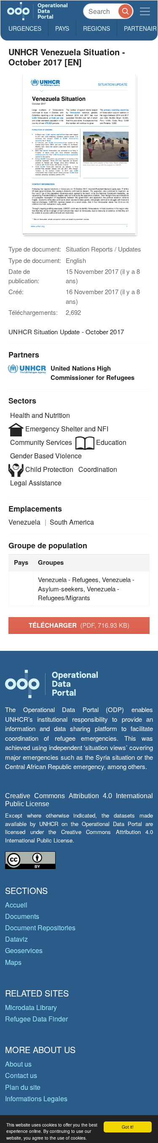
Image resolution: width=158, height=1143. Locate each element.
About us (18, 1064)
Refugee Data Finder (36, 1019)
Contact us (21, 1075)
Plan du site (22, 1087)
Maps (13, 962)
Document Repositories (40, 927)
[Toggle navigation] (145, 11)
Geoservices (24, 950)
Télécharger (79, 625)
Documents (22, 916)
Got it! (128, 1127)
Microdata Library (31, 1007)
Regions (96, 28)
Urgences (24, 28)
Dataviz (16, 939)
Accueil (16, 905)
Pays (62, 28)
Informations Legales (36, 1098)
